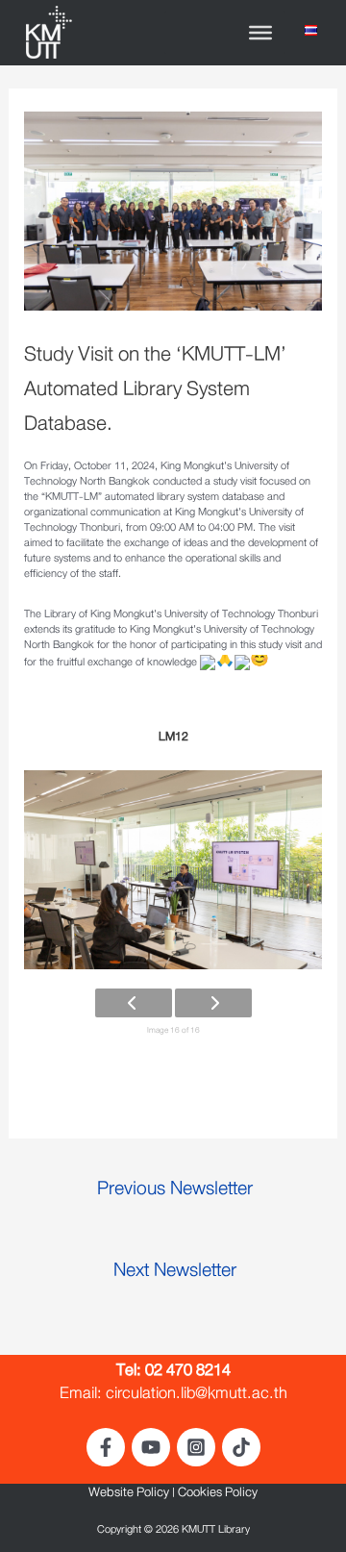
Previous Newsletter (175, 1192)
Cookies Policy (218, 1495)
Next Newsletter (174, 1274)
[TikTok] (241, 1447)
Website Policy (128, 1495)
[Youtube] (151, 1447)
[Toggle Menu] (260, 32)
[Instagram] (196, 1447)
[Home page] (47, 35)
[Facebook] (105, 1447)
